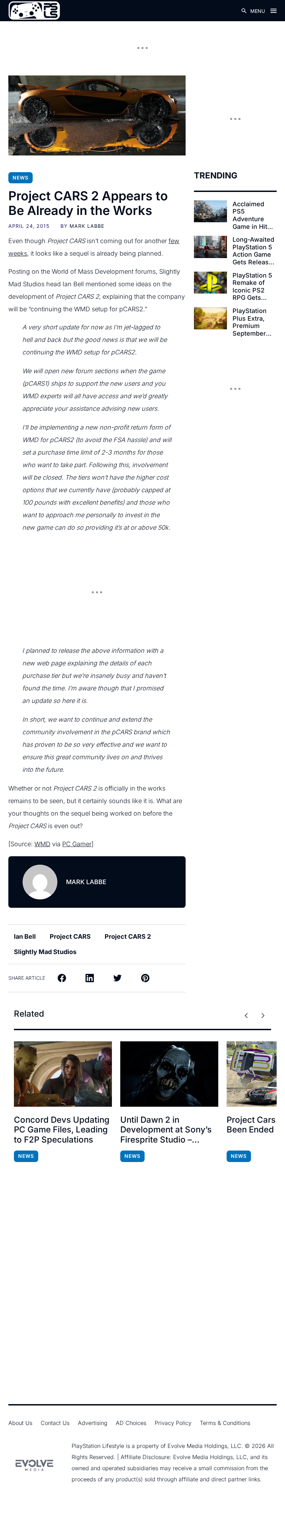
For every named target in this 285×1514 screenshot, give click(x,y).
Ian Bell (25, 936)
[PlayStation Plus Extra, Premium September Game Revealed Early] (210, 318)
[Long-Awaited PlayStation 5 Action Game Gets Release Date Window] (210, 247)
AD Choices (131, 1422)
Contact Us (55, 1422)
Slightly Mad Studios (45, 951)
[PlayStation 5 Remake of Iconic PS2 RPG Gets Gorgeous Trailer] (210, 283)
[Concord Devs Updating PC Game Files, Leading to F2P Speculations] (63, 1074)
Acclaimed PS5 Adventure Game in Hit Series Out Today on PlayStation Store (250, 215)
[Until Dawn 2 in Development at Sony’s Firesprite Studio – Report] (169, 1074)
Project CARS (70, 936)
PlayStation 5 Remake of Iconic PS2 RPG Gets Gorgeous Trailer (252, 287)
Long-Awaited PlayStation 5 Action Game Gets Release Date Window (253, 251)
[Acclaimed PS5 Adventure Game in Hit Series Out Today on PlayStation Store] (210, 211)
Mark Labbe (87, 226)
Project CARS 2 (128, 936)
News (20, 178)
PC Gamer (76, 844)
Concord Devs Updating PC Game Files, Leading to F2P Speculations (61, 1130)
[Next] (262, 1015)
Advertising (92, 1422)
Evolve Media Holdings (197, 1445)
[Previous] (246, 1015)
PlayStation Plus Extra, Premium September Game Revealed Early (250, 322)
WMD (42, 844)
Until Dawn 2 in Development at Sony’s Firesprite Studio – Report (166, 1130)
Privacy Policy (173, 1422)
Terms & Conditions (225, 1422)
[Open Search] (244, 10)
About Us (20, 1422)
